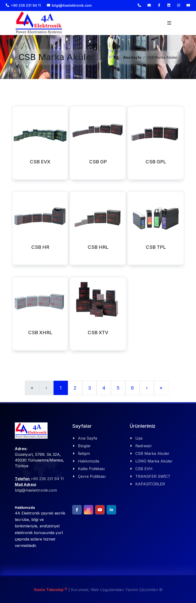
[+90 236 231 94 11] (139, 5)
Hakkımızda (88, 461)
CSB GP (98, 162)
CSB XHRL (40, 332)
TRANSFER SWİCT (152, 476)
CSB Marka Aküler (152, 453)
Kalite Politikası (91, 468)
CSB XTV (98, 332)
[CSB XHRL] (22, 316)
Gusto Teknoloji (50, 589)
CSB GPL (156, 162)
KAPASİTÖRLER (150, 484)
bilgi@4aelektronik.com (72, 5)
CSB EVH (143, 468)
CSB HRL (98, 247)
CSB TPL (156, 247)
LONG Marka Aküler (154, 461)
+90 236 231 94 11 (25, 5)
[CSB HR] (22, 230)
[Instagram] (178, 5)
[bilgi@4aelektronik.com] (149, 5)
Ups (139, 438)
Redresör (143, 445)
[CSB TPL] (137, 230)
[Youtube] (188, 5)
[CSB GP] (80, 145)
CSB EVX (40, 162)
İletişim (84, 453)
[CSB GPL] (137, 145)
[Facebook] (159, 5)
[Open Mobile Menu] (169, 23)
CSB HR (40, 247)
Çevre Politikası (92, 476)
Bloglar (84, 445)
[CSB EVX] (22, 145)
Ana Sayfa (132, 57)
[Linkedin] (169, 5)
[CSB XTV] (80, 316)
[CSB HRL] (80, 230)
